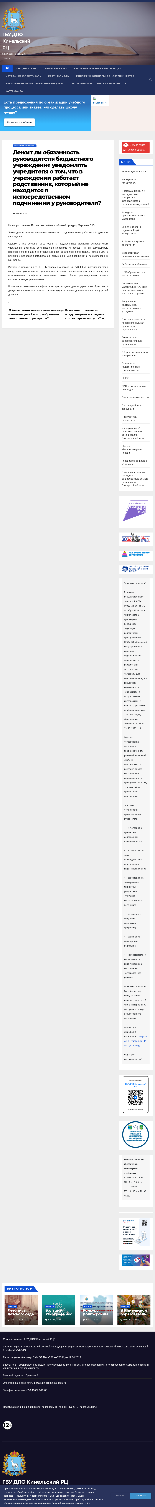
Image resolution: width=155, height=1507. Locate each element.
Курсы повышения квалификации (97, 68)
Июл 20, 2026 (130, 1320)
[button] (150, 79)
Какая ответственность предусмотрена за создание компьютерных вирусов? (84, 314)
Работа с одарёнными (134, 264)
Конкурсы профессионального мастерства (133, 215)
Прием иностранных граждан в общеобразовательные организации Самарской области (135, 479)
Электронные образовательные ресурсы (34, 83)
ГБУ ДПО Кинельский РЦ (16, 41)
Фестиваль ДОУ (58, 76)
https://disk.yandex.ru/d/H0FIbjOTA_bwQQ (135, 1041)
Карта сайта (14, 91)
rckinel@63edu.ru (56, 1383)
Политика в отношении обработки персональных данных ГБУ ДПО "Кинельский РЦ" (50, 1407)
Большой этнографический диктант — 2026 (58, 1316)
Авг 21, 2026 (54, 1320)
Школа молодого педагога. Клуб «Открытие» (131, 230)
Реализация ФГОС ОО (134, 171)
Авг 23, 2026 (16, 1320)
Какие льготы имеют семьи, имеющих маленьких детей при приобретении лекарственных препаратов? (36, 314)
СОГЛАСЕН (141, 1496)
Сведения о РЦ (26, 68)
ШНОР (125, 378)
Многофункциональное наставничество (105, 76)
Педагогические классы (135, 397)
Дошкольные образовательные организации (132, 340)
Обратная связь (56, 68)
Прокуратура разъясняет (25, 146)
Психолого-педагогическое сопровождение (131, 366)
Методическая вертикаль (23, 76)
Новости (12, 1306)
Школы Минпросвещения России (132, 449)
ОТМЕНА (120, 1496)
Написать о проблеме (19, 122)
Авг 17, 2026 (92, 1320)
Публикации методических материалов (98, 83)
